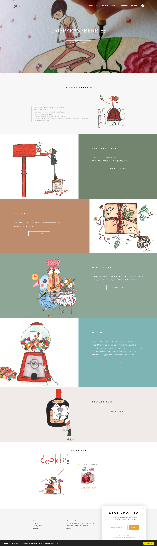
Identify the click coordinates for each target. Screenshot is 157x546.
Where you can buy (72, 521)
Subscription (36, 528)
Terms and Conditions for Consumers (77, 526)
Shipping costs (37, 526)
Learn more (54, 543)
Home (91, 6)
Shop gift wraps (39, 234)
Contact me (69, 528)
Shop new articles (117, 411)
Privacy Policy (127, 535)
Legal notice (36, 523)
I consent (149, 543)
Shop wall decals (117, 287)
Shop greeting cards (78, 43)
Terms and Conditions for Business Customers (80, 523)
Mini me (113, 6)
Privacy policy (37, 521)
